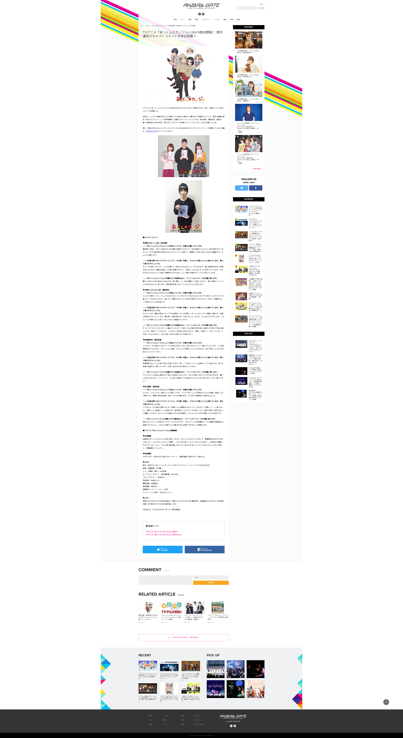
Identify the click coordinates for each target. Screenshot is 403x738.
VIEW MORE (257, 169)
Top (142, 25)
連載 (238, 19)
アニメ (182, 19)
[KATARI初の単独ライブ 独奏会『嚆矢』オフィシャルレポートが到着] (255, 669)
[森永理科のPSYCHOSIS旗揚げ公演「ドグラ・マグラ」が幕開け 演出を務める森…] (236, 689)
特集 (231, 19)
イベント (217, 19)
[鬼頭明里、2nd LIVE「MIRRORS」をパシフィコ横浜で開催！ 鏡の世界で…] (236, 669)
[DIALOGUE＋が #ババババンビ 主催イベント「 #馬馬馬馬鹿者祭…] (216, 689)
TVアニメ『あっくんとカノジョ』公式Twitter (164, 534)
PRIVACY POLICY (199, 724)
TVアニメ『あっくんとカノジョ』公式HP (161, 531)
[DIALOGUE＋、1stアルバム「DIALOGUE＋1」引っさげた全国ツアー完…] (216, 669)
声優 (196, 19)
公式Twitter (151, 131)
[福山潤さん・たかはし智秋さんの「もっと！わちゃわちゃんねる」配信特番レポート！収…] (255, 689)
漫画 (189, 19)
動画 (225, 19)
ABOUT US (197, 716)
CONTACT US (198, 720)
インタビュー (206, 19)
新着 (175, 19)
